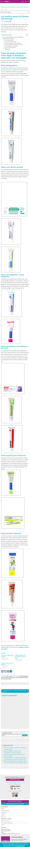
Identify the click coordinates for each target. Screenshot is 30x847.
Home (2, 9)
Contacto (3, 824)
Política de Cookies (21, 846)
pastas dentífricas (12, 677)
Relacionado (7, 49)
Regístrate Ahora (15, 779)
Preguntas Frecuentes (5, 820)
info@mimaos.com (16, 833)
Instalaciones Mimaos (5, 810)
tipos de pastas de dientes (6, 678)
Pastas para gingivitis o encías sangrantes (13, 43)
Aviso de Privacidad (15, 842)
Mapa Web (3, 816)
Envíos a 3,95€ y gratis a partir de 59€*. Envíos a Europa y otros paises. (15, 7)
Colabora (3, 814)
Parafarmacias (4, 812)
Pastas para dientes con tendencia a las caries (14, 44)
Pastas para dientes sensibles (11, 41)
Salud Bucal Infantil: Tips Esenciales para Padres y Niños (20, 657)
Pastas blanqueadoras (9, 40)
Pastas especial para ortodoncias (11, 46)
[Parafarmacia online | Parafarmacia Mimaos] (6, 1)
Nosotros (3, 808)
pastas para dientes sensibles (22, 677)
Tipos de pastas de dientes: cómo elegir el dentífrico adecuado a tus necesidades (13, 38)
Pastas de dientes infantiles (10, 47)
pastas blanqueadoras (23, 676)
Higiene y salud (9, 676)
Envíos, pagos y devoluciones (7, 822)
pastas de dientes (4, 677)
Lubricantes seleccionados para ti (21, 690)
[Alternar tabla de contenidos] (25, 35)
